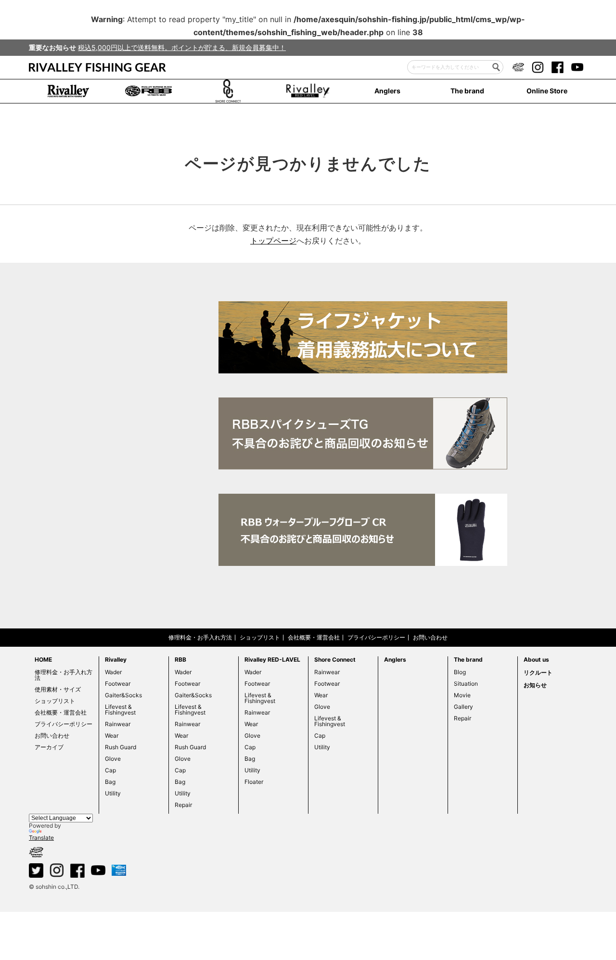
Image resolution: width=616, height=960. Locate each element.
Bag (110, 781)
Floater (253, 781)
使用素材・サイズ (58, 689)
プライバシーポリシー (376, 637)
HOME (43, 659)
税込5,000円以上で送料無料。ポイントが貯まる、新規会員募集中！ (182, 47)
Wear (111, 735)
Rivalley (116, 659)
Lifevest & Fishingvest (120, 709)
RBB (180, 659)
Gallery (463, 706)
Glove (113, 758)
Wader (113, 672)
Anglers (387, 91)
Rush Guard (120, 747)
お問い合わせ (430, 637)
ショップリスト (260, 637)
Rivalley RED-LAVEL (272, 659)
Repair (183, 804)
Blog (460, 672)
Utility (113, 793)
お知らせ (535, 685)
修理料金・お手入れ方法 (200, 637)
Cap (110, 770)
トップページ (273, 240)
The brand (467, 91)
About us (536, 659)
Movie (462, 695)
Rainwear (117, 724)
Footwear (117, 683)
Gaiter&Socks (123, 695)
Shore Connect (335, 659)
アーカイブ (49, 747)
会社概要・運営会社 (314, 637)
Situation (466, 683)
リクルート (538, 672)
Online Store (546, 91)
